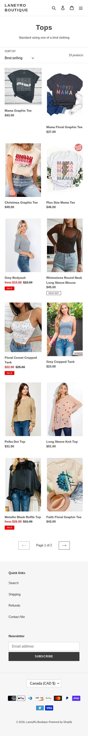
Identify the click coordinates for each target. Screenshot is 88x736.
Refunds (14, 605)
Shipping (15, 594)
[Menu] (80, 7)
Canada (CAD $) (42, 683)
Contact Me (17, 617)
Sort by (10, 51)
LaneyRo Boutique (16, 7)
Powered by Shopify (60, 722)
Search (14, 583)
